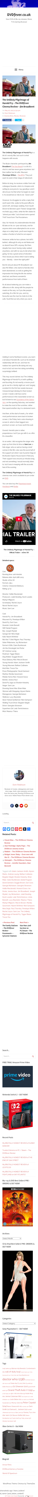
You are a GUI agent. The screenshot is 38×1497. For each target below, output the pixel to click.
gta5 (8, 1393)
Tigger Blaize (26, 914)
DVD (6, 478)
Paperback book (25, 484)
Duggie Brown (19, 883)
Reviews (23, 116)
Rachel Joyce (7, 911)
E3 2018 (29, 1383)
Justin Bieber (15, 1399)
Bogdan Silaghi (8, 877)
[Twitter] (17, 806)
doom (7, 1383)
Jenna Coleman (13, 1396)
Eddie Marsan (7, 1386)
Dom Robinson (10, 113)
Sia (13, 1412)
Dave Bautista (24, 1375)
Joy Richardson (14, 894)
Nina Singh (6, 909)
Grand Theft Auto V (20, 1390)
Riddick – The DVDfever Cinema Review (20, 852)
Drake (14, 1383)
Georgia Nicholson (9, 886)
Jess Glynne (26, 1396)
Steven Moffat (19, 1415)
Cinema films (8, 116)
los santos (25, 1399)
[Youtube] (21, 806)
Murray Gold (17, 1403)
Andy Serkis (6, 1368)
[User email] (26, 806)
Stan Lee (19, 1412)
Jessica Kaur (12, 891)
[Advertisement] (19, 43)
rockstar (25, 1406)
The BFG (21, 175)
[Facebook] (12, 806)
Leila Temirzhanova (20, 897)
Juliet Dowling (26, 894)
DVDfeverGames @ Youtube (12, 1469)
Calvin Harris (25, 1372)
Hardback (6, 487)
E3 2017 (22, 1383)
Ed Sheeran (20, 1386)
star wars (7, 1415)
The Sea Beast (17, 166)
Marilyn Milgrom (8, 903)
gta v (14, 1393)
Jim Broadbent (23, 891)
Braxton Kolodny (20, 877)
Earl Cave (29, 883)
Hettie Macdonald (9, 888)
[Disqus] (19, 965)
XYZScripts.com (29, 1496)
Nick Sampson (29, 906)
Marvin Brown (20, 903)
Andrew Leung (13, 874)
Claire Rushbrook (13, 880)
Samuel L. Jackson (18, 1409)
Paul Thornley (16, 909)
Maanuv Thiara (26, 900)
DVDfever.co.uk (19, 15)
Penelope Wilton (28, 909)
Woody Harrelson (9, 1421)
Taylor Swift (16, 1418)
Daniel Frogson (26, 880)
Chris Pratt (15, 1375)
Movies (16, 116)
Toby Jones (26, 1418)
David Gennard (7, 883)
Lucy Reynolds (14, 900)
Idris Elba (21, 1393)
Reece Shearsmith (14, 1406)
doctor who (13, 1379)
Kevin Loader (7, 897)
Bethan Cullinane (26, 874)
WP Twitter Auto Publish (11, 1496)
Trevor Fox (6, 917)
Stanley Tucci (30, 1412)
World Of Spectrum (9, 1473)
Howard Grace (22, 888)
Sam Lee (16, 911)
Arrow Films (6, 1465)
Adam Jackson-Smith (20, 871)
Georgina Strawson (24, 886)
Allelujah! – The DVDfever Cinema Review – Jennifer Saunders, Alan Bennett (17, 863)
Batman (16, 1368)
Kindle (15, 487)
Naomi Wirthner (17, 906)
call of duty (12, 1371)
